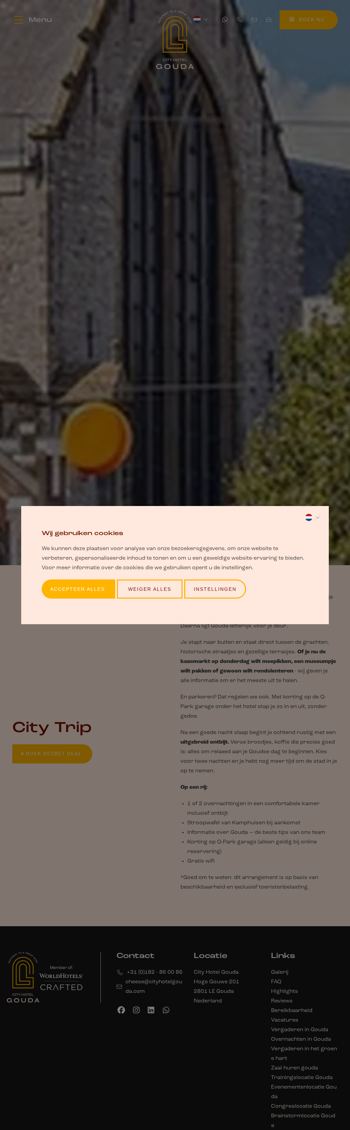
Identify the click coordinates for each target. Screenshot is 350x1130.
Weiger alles (149, 589)
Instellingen (215, 589)
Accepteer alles (77, 589)
